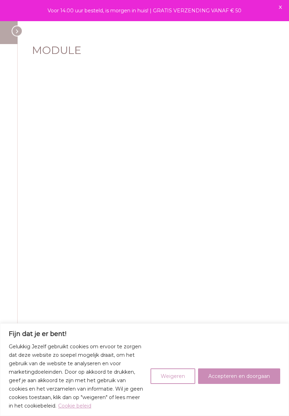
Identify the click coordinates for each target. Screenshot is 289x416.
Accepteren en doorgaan (239, 376)
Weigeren (173, 376)
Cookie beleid (74, 406)
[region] (144, 369)
